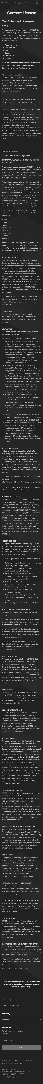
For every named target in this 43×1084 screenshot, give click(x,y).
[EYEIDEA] (21, 2)
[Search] (7, 2)
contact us (11, 968)
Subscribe (21, 1047)
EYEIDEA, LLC (14, 1069)
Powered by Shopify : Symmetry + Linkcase (15, 1077)
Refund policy (18, 1063)
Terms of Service (7, 1060)
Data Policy (28, 1060)
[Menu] (2, 2)
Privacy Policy (18, 1060)
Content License (7, 1063)
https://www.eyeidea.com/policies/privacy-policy (20, 490)
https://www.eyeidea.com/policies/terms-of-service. (21, 482)
